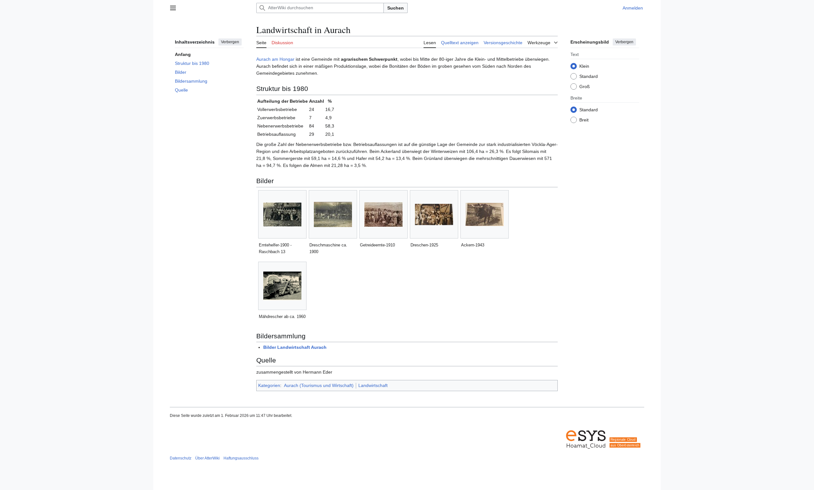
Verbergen (230, 42)
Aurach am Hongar (275, 59)
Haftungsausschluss (241, 458)
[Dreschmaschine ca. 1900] (333, 214)
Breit (584, 119)
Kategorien (269, 385)
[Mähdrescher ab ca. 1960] (282, 286)
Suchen (395, 7)
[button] (173, 8)
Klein (584, 65)
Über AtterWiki (207, 458)
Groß (584, 86)
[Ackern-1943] (485, 214)
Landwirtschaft (373, 385)
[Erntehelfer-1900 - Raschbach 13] (282, 214)
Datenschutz (180, 458)
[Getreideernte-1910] (383, 214)
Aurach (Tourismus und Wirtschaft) (319, 385)
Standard (588, 76)
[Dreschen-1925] (434, 214)
